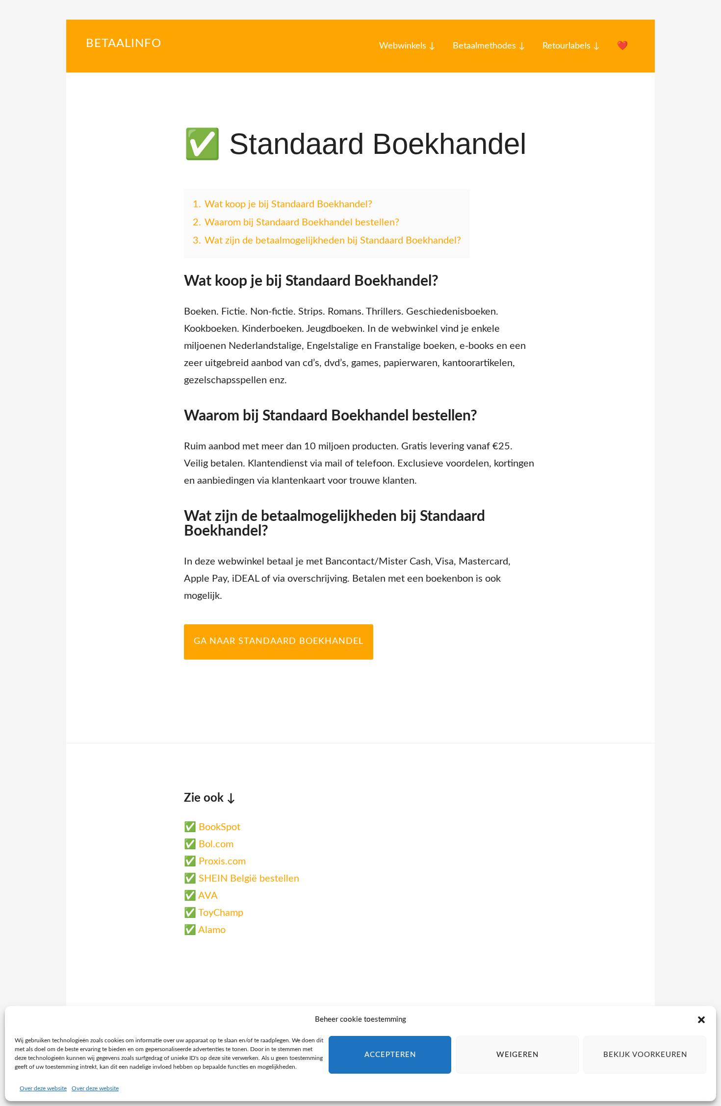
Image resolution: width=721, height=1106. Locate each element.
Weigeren (517, 1054)
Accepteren (390, 1054)
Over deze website (43, 1088)
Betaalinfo (123, 43)
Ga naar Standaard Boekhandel (278, 641)
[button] (701, 1020)
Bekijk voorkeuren (645, 1054)
